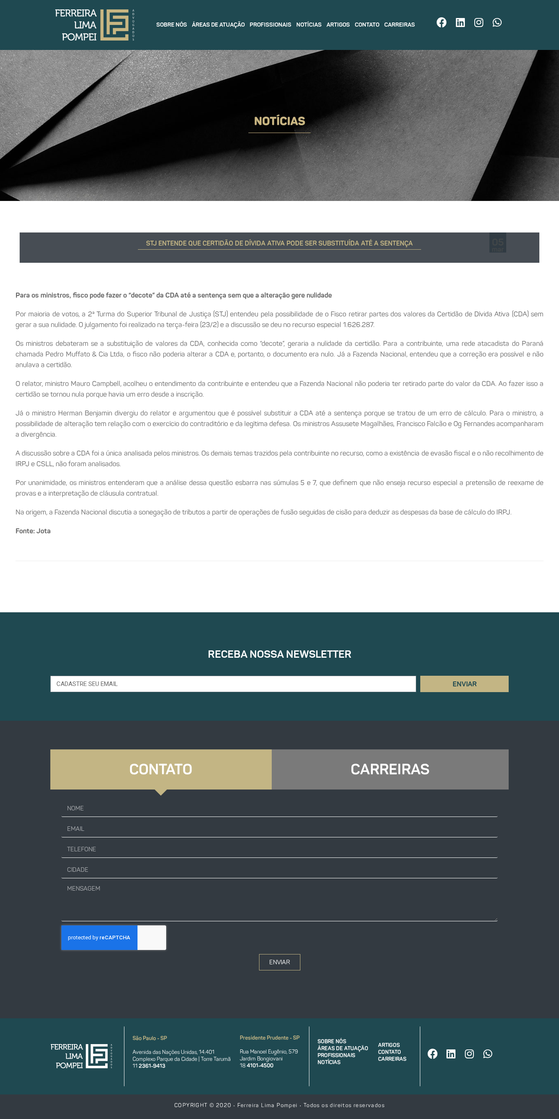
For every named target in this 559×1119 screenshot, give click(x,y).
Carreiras (399, 24)
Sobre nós (171, 24)
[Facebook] (442, 22)
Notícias (309, 24)
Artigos (338, 24)
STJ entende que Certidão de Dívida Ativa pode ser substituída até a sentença (279, 243)
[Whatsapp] (497, 22)
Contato (367, 24)
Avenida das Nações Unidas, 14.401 (173, 1052)
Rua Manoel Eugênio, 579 (269, 1052)
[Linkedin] (460, 22)
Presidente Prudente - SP (270, 1038)
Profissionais (270, 24)
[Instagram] (479, 22)
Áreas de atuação (218, 24)
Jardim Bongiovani (261, 1059)
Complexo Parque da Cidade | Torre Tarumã (182, 1059)
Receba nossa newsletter (280, 654)
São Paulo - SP (150, 1038)
